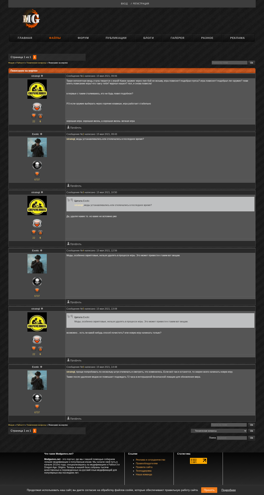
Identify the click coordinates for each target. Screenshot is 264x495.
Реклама (237, 37)
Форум (83, 37)
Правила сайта (144, 467)
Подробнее (228, 490)
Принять (209, 490)
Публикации (116, 37)
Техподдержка (144, 470)
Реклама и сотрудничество (150, 459)
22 (33, 121)
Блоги (148, 37)
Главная (25, 37)
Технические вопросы (36, 63)
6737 (37, 179)
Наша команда (144, 474)
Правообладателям (147, 463)
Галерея (177, 37)
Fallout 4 (20, 63)
